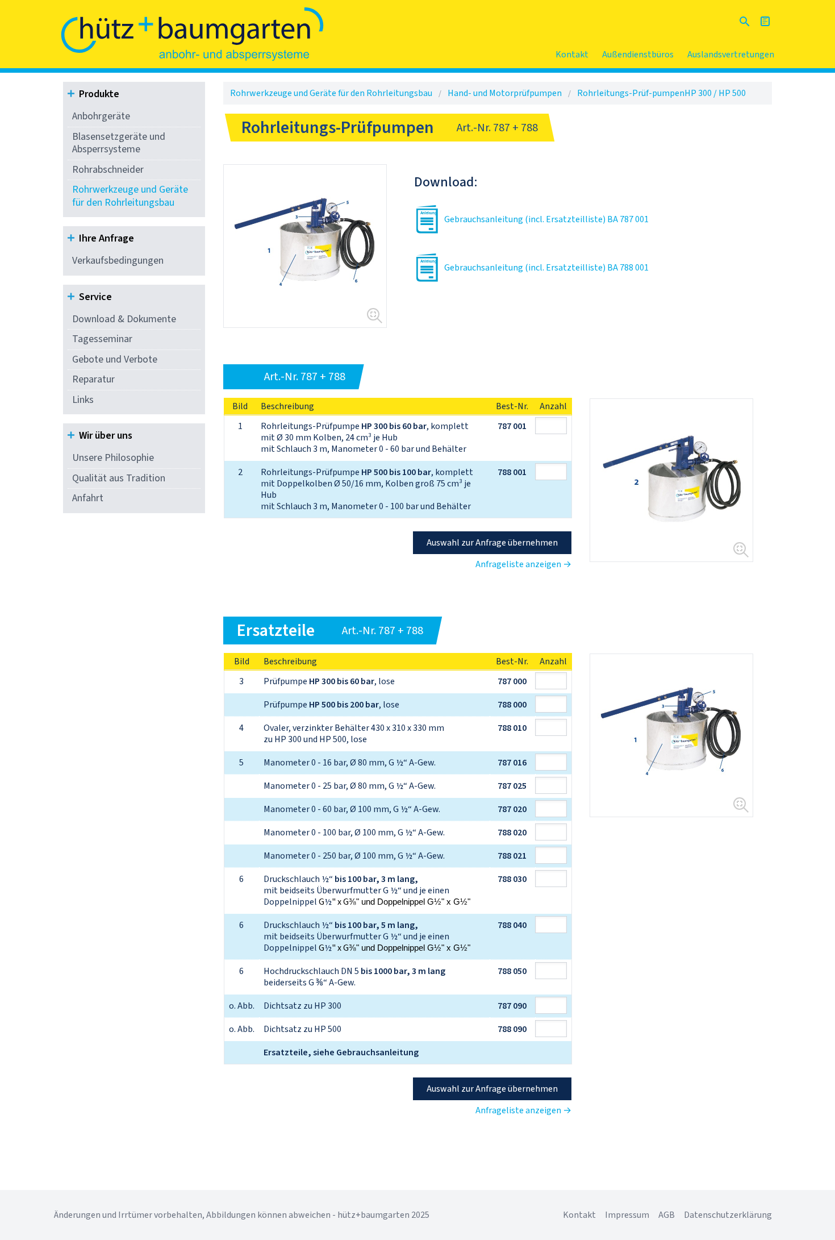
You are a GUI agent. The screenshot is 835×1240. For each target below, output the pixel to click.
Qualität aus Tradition (118, 478)
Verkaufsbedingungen (118, 260)
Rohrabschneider (108, 170)
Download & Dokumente (124, 319)
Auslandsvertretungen (730, 54)
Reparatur (93, 379)
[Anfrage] (765, 22)
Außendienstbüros (638, 54)
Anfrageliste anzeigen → (523, 564)
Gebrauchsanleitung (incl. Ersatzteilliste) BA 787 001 (546, 219)
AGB (666, 1215)
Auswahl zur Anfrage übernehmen (492, 542)
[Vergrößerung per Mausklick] (305, 246)
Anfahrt (87, 498)
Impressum (627, 1215)
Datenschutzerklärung (728, 1215)
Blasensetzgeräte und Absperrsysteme (118, 143)
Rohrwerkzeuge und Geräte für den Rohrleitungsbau (130, 196)
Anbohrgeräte (101, 116)
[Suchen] (745, 22)
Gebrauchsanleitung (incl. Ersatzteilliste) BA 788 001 (546, 267)
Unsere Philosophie (113, 458)
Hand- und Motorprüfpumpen (505, 93)
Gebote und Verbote (114, 359)
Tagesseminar (102, 339)
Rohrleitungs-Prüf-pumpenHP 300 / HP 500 (661, 93)
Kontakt (572, 54)
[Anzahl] (553, 425)
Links (83, 400)
